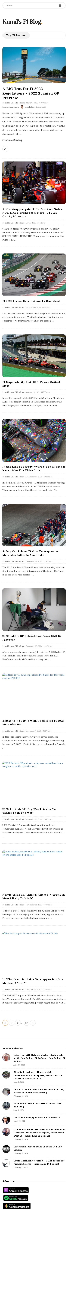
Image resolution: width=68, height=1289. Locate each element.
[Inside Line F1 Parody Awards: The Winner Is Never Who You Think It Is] (34, 440)
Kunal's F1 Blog (21, 21)
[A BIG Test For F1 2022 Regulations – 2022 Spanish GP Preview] (34, 65)
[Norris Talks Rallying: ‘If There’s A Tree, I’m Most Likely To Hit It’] (34, 870)
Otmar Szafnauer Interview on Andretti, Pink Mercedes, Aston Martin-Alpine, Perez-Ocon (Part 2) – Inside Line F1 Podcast (39, 1132)
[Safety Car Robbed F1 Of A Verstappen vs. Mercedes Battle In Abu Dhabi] (34, 525)
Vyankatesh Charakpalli (35, 107)
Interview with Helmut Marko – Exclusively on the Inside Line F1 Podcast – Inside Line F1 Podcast (39, 1058)
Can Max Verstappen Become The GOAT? (36, 1117)
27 (26, 1023)
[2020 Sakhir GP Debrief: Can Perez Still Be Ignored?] (34, 609)
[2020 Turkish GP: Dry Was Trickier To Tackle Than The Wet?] (34, 783)
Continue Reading (12, 140)
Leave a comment (10, 107)
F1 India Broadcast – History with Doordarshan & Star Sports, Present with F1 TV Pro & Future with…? (38, 1075)
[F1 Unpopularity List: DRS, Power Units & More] (34, 355)
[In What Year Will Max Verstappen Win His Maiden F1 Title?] (34, 953)
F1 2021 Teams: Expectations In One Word (31, 301)
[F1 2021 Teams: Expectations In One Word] (34, 274)
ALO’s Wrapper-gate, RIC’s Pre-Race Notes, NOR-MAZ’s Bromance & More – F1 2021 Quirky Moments (32, 212)
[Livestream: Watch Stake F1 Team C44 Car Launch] (6, 1149)
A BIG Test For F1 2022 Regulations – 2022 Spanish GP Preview (30, 93)
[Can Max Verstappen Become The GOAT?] (6, 1120)
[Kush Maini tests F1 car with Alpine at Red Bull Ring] (6, 1106)
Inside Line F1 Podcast (15, 103)
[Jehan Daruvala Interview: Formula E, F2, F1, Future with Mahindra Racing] (6, 1092)
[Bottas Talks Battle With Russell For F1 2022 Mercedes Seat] (34, 694)
